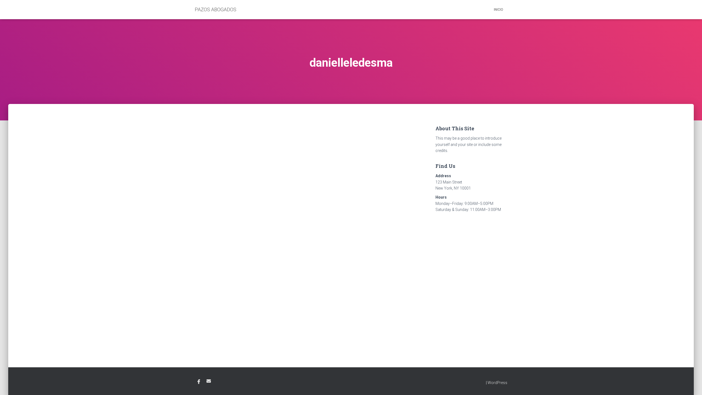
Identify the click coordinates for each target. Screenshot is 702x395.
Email (209, 381)
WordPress (497, 382)
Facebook (199, 382)
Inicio (498, 10)
